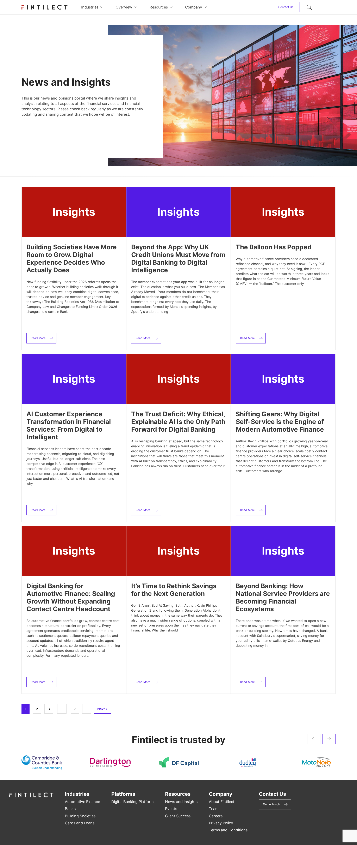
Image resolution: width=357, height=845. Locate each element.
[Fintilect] (44, 7)
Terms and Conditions (228, 830)
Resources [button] (159, 7)
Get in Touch (271, 804)
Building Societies (80, 816)
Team (214, 809)
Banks (70, 809)
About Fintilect (221, 801)
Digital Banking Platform (132, 801)
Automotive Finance (82, 801)
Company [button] (193, 7)
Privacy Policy (221, 823)
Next (329, 739)
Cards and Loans (79, 823)
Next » (102, 709)
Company (220, 794)
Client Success (177, 816)
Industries (77, 794)
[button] (309, 7)
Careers (216, 816)
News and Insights (181, 801)
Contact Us (285, 7)
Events (171, 809)
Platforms (123, 794)
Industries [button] (89, 7)
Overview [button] (124, 7)
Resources (177, 794)
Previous (313, 739)
